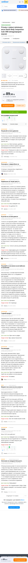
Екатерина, (6, 258)
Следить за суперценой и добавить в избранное (15, 100)
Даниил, (6, 209)
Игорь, (5, 379)
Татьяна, (6, 492)
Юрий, (5, 340)
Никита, (5, 305)
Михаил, (6, 174)
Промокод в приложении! (10, 10)
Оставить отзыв (14, 112)
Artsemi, (5, 421)
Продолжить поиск (14, 507)
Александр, (6, 156)
